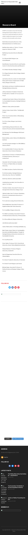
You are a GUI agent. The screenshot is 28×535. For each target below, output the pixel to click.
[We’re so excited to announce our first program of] (14, 322)
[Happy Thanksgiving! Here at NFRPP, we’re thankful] (5, 309)
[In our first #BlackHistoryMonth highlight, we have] (23, 399)
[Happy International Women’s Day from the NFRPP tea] (23, 321)
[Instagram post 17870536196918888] (14, 306)
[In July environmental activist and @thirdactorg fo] (5, 338)
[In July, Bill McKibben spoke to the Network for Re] (14, 392)
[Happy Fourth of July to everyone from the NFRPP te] (23, 308)
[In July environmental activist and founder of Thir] (5, 386)
